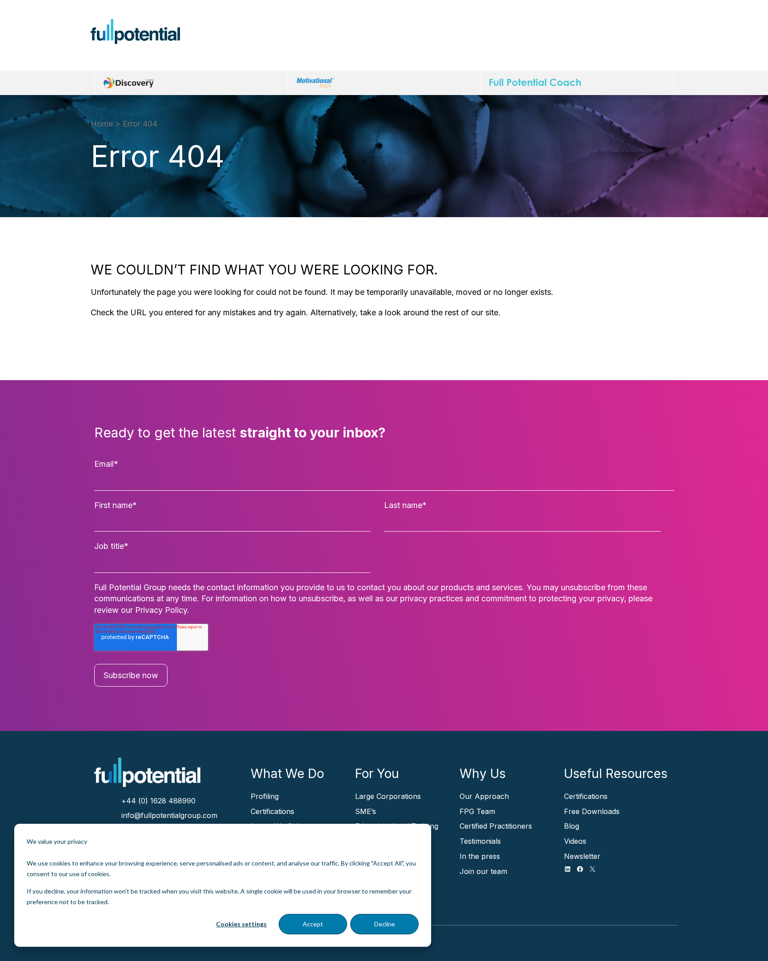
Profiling (265, 796)
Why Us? (550, 40)
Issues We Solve (334, 40)
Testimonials (480, 841)
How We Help (258, 40)
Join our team (483, 871)
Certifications (272, 811)
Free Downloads (592, 811)
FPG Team (477, 811)
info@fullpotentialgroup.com (169, 815)
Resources (494, 40)
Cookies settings (241, 924)
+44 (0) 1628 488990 (158, 800)
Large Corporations (388, 796)
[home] (135, 31)
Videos (575, 841)
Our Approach (484, 796)
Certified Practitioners (496, 826)
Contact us (639, 40)
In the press (480, 856)
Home (102, 123)
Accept (313, 924)
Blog (571, 826)
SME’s (365, 811)
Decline (384, 924)
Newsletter (582, 856)
